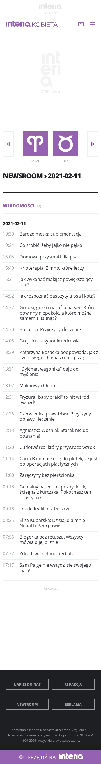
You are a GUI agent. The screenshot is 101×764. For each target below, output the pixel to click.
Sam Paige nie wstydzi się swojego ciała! (55, 567)
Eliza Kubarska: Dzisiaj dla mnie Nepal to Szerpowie (52, 523)
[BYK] (65, 143)
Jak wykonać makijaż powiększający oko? (56, 282)
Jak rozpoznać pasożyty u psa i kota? (57, 296)
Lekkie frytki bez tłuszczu (45, 509)
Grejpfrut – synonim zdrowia (50, 341)
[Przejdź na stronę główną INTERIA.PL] (18, 24)
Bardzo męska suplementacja (51, 234)
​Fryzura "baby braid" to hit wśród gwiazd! (54, 400)
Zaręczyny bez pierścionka (47, 475)
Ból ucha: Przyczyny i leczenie (50, 329)
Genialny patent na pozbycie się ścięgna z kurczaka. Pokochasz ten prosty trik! (55, 492)
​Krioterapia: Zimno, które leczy (52, 268)
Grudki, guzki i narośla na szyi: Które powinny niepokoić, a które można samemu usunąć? (57, 312)
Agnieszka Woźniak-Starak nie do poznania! (54, 433)
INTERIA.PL (87, 735)
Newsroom (27, 704)
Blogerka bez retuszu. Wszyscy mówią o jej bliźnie (51, 539)
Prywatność (49, 735)
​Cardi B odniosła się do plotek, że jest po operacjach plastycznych (59, 461)
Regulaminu (80, 730)
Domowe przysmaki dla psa (48, 257)
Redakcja (73, 684)
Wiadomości (22, 206)
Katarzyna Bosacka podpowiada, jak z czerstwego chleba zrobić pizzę (59, 355)
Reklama (73, 704)
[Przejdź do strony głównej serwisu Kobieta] (45, 25)
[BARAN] (35, 143)
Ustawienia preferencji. (23, 735)
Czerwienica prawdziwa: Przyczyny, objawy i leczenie (56, 416)
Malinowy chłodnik (39, 385)
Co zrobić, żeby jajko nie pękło (51, 245)
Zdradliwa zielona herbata (47, 553)
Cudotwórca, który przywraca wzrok (57, 447)
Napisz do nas (27, 684)
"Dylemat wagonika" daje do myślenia (49, 371)
